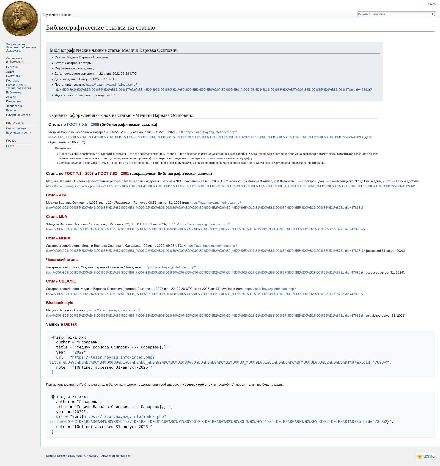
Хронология (14, 106)
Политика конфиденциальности (63, 455)
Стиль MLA (56, 216)
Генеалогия (13, 101)
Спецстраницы (16, 128)
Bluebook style (59, 303)
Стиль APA (56, 195)
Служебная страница (57, 14)
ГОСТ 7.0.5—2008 (83, 124)
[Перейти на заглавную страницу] (20, 18)
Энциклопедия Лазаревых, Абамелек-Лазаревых (21, 47)
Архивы (11, 97)
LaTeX (81, 384)
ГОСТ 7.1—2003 (79, 173)
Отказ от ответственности (116, 455)
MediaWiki (265, 153)
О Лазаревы (91, 455)
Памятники (13, 76)
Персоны (12, 67)
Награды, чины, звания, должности (18, 86)
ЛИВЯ (10, 71)
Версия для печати (18, 132)
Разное (11, 110)
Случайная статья (18, 115)
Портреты (12, 80)
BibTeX (70, 324)
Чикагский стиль (62, 260)
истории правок (213, 158)
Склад (10, 146)
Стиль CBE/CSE (61, 281)
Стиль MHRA (58, 238)
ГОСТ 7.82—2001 (113, 173)
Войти (432, 4)
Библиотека (14, 92)
